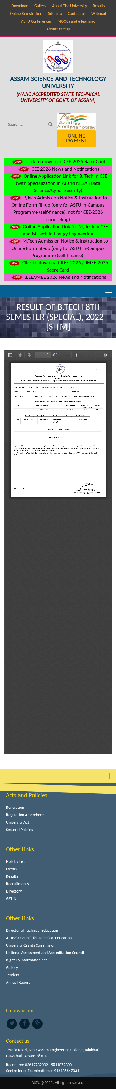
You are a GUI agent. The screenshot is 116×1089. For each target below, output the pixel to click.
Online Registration (26, 14)
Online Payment (76, 138)
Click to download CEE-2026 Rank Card (64, 161)
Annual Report (18, 983)
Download (19, 6)
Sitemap (55, 14)
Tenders (12, 975)
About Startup (58, 29)
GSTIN (11, 899)
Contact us (76, 14)
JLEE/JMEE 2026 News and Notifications (64, 277)
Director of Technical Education (32, 931)
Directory (14, 891)
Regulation (15, 807)
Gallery (40, 6)
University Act (17, 822)
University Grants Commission (30, 945)
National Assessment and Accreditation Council (45, 953)
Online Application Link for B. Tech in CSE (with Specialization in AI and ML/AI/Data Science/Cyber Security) (61, 183)
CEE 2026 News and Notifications (64, 169)
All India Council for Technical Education (39, 938)
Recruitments (17, 884)
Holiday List (15, 862)
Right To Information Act (26, 960)
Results (99, 6)
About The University (69, 6)
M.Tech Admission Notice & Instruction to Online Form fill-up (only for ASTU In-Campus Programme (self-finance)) (60, 248)
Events (11, 869)
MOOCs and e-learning (76, 21)
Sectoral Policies (19, 830)
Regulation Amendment (26, 815)
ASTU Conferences (36, 21)
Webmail (98, 14)
